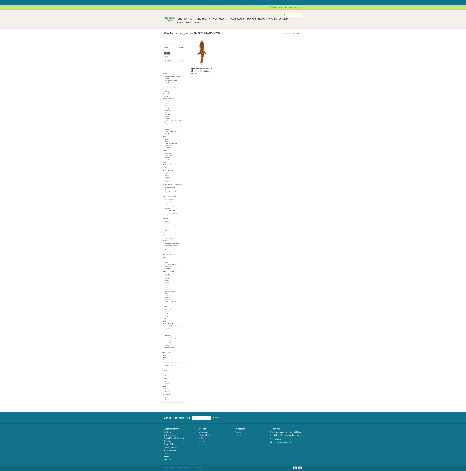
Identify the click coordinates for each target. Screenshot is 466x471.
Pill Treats (167, 133)
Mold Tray (167, 159)
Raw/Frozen (168, 145)
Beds (166, 167)
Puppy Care (167, 129)
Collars (166, 173)
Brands (261, 19)
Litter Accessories (169, 331)
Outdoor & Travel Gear (170, 211)
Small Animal (201, 19)
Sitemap (167, 456)
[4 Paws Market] (170, 19)
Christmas (167, 375)
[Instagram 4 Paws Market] (300, 418)
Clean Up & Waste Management (172, 184)
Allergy (166, 123)
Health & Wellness (168, 98)
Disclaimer (168, 441)
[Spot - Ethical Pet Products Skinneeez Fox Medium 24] (202, 52)
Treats (165, 150)
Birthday (167, 383)
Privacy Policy (169, 444)
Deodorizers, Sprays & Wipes (172, 206)
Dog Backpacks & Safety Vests (172, 213)
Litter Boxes (168, 328)
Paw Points (272, 19)
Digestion (167, 106)
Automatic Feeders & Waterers (172, 243)
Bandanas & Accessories (171, 226)
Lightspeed (197, 468)
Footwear (167, 221)
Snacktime (167, 157)
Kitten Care (167, 293)
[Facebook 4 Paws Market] (296, 418)
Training (165, 96)
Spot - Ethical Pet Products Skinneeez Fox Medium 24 (201, 70)
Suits (166, 230)
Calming (167, 108)
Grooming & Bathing (169, 196)
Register (238, 432)
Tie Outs (167, 182)
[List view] (168, 53)
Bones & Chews (168, 155)
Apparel (165, 218)
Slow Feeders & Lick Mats (171, 80)
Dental (166, 112)
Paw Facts (251, 19)
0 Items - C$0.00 (277, 7)
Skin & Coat (167, 110)
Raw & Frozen (168, 153)
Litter (166, 333)
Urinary (167, 103)
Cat (191, 19)
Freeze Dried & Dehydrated (171, 143)
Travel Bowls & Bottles (170, 89)
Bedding (165, 357)
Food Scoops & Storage (170, 87)
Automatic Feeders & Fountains (172, 76)
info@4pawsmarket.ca (282, 442)
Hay (164, 360)
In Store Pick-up (170, 450)
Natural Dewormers (170, 127)
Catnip (166, 316)
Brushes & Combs (169, 201)
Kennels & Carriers (168, 94)
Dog (185, 19)
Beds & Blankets (168, 165)
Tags (290, 33)
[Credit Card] (294, 468)
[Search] (284, 15)
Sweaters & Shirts (169, 223)
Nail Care (167, 204)
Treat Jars (167, 78)
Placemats (167, 91)
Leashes (167, 175)
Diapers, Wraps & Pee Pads (171, 191)
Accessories (168, 179)
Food (164, 136)
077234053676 (297, 33)
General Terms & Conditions (174, 438)
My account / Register (295, 7)
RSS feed (202, 444)
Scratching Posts (168, 238)
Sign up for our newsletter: (177, 418)
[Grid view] (165, 53)
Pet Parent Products (218, 19)
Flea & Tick (167, 114)
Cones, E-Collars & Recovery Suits (173, 120)
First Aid (167, 125)
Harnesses (167, 177)
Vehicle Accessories (169, 216)
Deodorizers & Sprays (170, 347)
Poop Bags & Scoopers (170, 187)
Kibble (166, 141)
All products (203, 432)
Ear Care (167, 116)
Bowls (165, 73)
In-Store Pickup (184, 23)
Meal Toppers (168, 147)
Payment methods (171, 447)
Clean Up (167, 189)
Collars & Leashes (168, 170)
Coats (166, 228)
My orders (238, 435)
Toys (164, 162)
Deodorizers (168, 335)
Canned (166, 139)
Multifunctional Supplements (172, 131)
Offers (201, 438)
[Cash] (299, 468)
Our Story (283, 19)
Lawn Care (167, 194)
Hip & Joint (167, 101)
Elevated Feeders (169, 82)
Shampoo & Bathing (170, 199)
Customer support (170, 453)
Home (179, 19)
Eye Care (167, 118)
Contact (196, 23)
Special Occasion (237, 19)
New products (204, 435)
